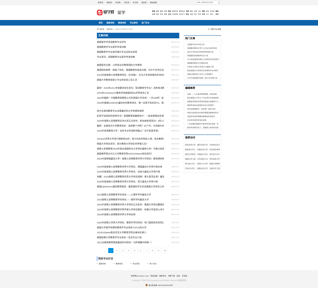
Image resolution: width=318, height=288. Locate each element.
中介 (207, 14)
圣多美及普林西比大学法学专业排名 (214, 151)
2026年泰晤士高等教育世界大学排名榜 (116, 214)
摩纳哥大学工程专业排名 (190, 151)
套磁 (165, 14)
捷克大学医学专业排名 (190, 155)
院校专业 (110, 29)
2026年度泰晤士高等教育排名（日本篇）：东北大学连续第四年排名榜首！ (130, 75)
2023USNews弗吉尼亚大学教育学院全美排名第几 (121, 232)
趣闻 (161, 11)
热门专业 (145, 23)
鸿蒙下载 (171, 276)
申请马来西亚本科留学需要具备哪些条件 (203, 113)
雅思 (191, 11)
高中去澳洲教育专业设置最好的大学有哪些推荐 (120, 111)
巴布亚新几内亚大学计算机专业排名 (202, 160)
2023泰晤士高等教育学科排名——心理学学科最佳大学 (124, 194)
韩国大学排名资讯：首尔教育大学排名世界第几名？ (122, 144)
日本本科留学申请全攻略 (196, 120)
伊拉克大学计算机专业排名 (214, 155)
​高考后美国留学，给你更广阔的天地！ (202, 109)
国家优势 (175, 11)
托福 (195, 11)
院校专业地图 (216, 29)
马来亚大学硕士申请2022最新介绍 (200, 67)
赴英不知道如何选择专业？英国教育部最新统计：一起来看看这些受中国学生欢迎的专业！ (130, 116)
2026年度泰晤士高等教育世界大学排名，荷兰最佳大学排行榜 (127, 181)
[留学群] (106, 15)
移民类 (109, 2)
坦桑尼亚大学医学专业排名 (202, 151)
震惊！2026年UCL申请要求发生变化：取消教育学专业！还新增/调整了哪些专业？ (130, 88)
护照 (199, 14)
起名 (178, 276)
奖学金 (212, 11)
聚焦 (157, 11)
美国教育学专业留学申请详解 (111, 47)
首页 (101, 23)
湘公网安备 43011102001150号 (160, 285)
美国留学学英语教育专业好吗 (111, 42)
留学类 (100, 2)
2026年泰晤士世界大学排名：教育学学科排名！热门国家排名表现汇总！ (130, 222)
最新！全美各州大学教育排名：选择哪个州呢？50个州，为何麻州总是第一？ (130, 126)
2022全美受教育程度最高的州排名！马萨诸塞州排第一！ (125, 242)
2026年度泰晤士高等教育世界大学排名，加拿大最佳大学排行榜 (128, 171)
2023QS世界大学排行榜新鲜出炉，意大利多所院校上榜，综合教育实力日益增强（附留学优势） (130, 139)
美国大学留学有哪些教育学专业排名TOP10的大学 (121, 227)
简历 (157, 14)
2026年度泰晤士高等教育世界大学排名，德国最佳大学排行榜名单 (129, 167)
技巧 (195, 14)
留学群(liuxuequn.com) (140, 276)
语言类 (144, 2)
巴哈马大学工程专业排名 (190, 169)
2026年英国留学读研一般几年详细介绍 (202, 78)
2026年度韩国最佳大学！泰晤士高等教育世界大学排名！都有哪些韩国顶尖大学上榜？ (130, 158)
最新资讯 (162, 276)
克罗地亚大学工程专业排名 (214, 160)
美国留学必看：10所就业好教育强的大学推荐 (119, 65)
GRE (199, 11)
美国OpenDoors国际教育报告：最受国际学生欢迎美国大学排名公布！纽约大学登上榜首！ (130, 186)
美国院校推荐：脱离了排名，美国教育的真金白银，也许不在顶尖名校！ (130, 70)
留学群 (102, 29)
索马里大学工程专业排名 (190, 165)
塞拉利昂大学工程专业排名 (202, 146)
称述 (161, 14)
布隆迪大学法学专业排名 (202, 155)
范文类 (126, 2)
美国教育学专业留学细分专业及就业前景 (117, 52)
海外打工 (182, 14)
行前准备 (175, 14)
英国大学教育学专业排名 (214, 165)
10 (165, 251)
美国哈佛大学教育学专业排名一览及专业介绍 (119, 237)
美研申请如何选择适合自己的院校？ (201, 105)
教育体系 (182, 11)
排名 (207, 11)
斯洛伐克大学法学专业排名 (190, 146)
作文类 (135, 2)
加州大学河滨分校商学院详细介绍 (200, 52)
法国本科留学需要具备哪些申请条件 (201, 116)
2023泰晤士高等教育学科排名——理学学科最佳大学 (123, 199)
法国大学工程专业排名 (214, 169)
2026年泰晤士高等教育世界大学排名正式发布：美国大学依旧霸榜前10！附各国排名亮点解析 (130, 204)
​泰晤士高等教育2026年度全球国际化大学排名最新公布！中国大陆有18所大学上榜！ (130, 149)
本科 (211, 14)
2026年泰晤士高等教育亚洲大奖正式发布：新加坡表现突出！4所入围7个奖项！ (130, 121)
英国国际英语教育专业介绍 (197, 56)
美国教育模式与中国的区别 (197, 63)
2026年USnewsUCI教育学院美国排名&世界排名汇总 (123, 93)
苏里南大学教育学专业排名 (124, 29)
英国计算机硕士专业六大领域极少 (200, 74)
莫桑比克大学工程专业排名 (202, 169)
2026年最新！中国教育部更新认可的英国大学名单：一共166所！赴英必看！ (130, 98)
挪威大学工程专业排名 (190, 160)
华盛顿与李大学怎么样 (196, 44)
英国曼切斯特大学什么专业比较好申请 (202, 48)
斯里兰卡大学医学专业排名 (202, 165)
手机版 (184, 276)
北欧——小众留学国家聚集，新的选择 (202, 94)
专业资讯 (134, 23)
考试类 (117, 2)
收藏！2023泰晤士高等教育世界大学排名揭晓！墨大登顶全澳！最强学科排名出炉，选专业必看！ (130, 176)
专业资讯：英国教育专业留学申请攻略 (116, 57)
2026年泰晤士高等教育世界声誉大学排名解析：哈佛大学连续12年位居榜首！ (130, 209)
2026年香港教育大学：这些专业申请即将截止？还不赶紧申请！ (128, 131)
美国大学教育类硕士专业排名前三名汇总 (117, 80)
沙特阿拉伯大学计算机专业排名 (214, 146)
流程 (191, 14)
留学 (121, 12)
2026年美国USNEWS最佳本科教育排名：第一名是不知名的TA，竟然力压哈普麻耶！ (130, 103)
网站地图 (153, 2)
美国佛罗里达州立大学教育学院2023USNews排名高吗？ (125, 153)
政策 (165, 11)
